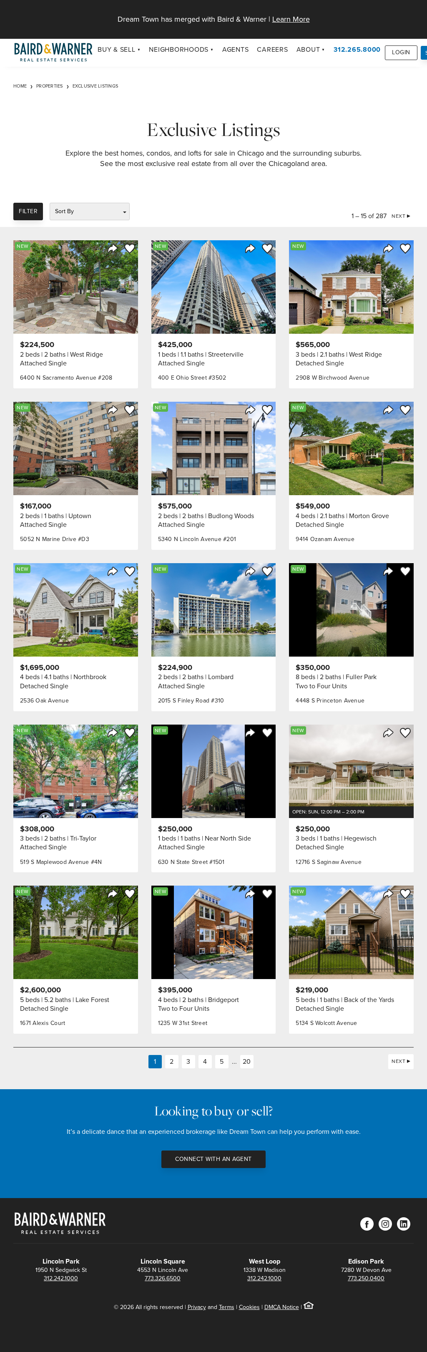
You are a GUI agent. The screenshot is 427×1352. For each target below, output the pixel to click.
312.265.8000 (357, 49)
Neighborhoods (178, 49)
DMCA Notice (281, 1307)
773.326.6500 (163, 1278)
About (308, 49)
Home (20, 86)
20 (247, 1061)
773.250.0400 (366, 1278)
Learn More (291, 19)
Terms (226, 1307)
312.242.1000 (61, 1278)
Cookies (249, 1307)
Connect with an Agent (213, 1159)
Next (398, 216)
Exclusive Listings (95, 86)
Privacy (197, 1307)
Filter (28, 211)
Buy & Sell (117, 49)
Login (401, 52)
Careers (272, 49)
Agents (235, 49)
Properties (49, 86)
